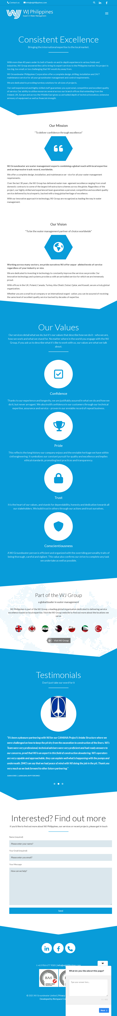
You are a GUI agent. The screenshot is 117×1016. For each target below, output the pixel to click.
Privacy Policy (64, 995)
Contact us (15, 2)
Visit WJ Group (61, 640)
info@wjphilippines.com (36, 2)
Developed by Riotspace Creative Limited (58, 999)
